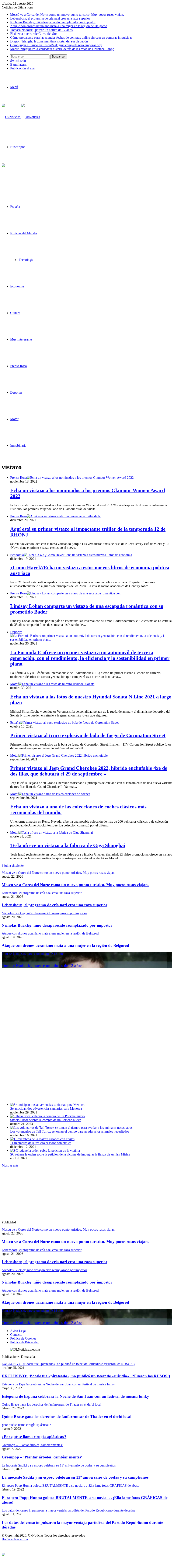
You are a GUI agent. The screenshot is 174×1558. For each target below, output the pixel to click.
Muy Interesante (21, 339)
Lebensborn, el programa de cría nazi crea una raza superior (50, 18)
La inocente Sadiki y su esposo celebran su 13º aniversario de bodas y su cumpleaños (75, 1477)
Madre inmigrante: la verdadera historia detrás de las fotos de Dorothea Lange (62, 49)
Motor (14, 419)
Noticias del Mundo (23, 233)
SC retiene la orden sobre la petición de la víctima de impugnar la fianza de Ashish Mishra (70, 1154)
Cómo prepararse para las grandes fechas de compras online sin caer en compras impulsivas (71, 37)
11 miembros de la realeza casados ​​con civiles (40, 1143)
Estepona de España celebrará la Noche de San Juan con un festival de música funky (75, 1396)
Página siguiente (13, 865)
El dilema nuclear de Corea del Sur (33, 33)
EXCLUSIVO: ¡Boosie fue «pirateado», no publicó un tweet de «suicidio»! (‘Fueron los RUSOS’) (86, 1376)
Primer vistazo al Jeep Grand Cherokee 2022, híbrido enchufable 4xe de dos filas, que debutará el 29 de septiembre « (88, 771)
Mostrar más (10, 1165)
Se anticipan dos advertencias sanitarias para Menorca (46, 1108)
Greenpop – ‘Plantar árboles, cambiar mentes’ (42, 1457)
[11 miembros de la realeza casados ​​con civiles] (42, 1139)
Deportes (16, 392)
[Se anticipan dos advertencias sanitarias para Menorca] (47, 1104)
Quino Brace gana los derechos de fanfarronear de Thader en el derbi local (66, 1416)
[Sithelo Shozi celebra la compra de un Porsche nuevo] (47, 1116)
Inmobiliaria (18, 445)
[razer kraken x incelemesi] (87, 1554)
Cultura (15, 313)
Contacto (16, 1334)
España (15, 206)
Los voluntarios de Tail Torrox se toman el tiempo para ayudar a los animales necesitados (69, 1131)
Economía (17, 286)
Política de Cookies (23, 1338)
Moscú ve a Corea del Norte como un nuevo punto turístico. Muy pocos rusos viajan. (67, 14)
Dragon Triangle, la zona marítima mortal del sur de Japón (49, 41)
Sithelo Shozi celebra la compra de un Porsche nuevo (45, 1120)
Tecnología (26, 260)
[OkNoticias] (21, 117)
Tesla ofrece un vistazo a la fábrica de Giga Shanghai (67, 845)
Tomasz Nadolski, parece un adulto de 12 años (41, 30)
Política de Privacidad (24, 1342)
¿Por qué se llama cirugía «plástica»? (34, 1436)
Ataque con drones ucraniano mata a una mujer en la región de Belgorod (58, 26)
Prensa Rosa (18, 366)
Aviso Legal (18, 1331)
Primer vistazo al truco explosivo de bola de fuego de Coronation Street (88, 735)
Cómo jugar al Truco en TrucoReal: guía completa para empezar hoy (56, 45)
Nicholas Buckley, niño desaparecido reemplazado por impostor (52, 22)
